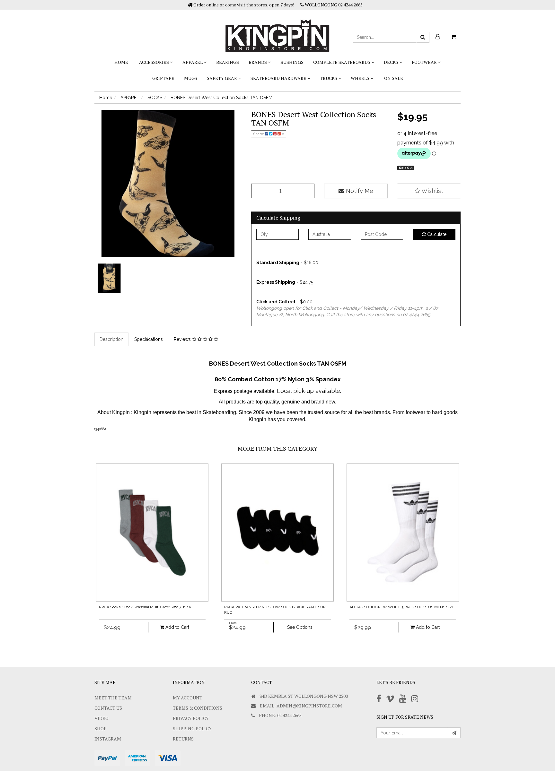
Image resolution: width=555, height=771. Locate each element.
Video (101, 718)
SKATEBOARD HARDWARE (279, 78)
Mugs (190, 78)
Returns (183, 739)
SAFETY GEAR (222, 78)
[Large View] (109, 278)
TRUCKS (329, 78)
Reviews (183, 339)
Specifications (148, 339)
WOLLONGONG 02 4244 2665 (333, 5)
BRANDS (258, 62)
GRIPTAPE (163, 78)
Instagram (107, 739)
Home (121, 62)
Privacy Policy (191, 718)
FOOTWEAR (425, 62)
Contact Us (108, 708)
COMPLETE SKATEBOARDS (342, 62)
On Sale (393, 78)
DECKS (391, 62)
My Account (187, 698)
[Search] (422, 37)
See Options (300, 627)
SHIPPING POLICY (192, 728)
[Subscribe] (454, 732)
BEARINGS (227, 62)
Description (111, 339)
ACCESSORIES (154, 62)
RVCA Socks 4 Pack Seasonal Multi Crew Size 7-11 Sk (145, 607)
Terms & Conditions (197, 708)
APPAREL (193, 62)
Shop (100, 728)
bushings (292, 62)
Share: (259, 134)
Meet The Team (113, 698)
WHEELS (360, 78)
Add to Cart (176, 627)
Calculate (436, 234)
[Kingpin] (277, 30)
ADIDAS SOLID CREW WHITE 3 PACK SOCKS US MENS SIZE (401, 607)
